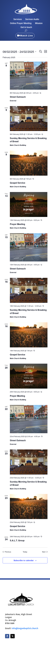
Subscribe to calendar (24, 560)
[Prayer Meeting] (28, 204)
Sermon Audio (32, 19)
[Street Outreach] (28, 76)
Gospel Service (17, 182)
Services (17, 19)
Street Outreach (18, 96)
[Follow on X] (12, 636)
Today (25, 552)
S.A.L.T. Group (17, 540)
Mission (39, 23)
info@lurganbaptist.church (25, 628)
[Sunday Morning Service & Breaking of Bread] (28, 118)
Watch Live (26, 35)
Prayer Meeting (17, 224)
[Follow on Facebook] (7, 636)
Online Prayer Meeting (20, 23)
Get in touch (26, 27)
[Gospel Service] (28, 163)
